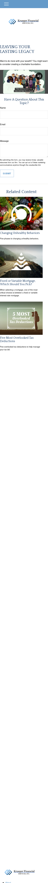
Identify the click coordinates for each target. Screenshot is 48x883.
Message (4, 140)
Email (2, 124)
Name (3, 107)
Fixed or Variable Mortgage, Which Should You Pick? (18, 282)
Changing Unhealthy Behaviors (20, 233)
